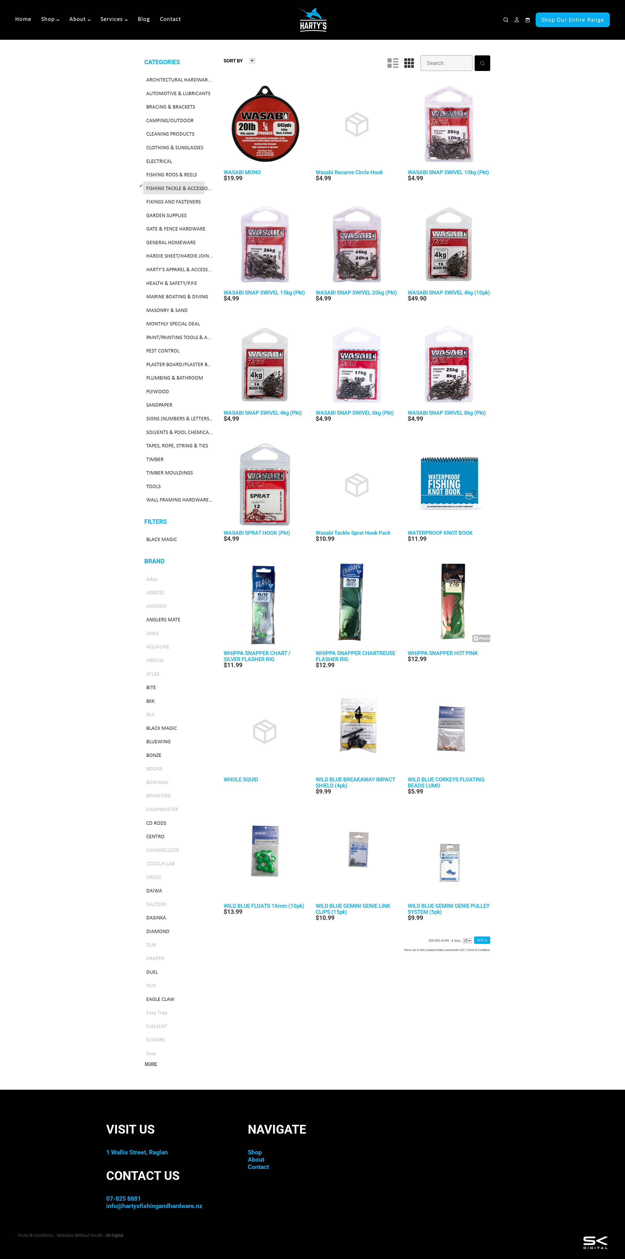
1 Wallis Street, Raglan (137, 1152)
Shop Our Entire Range (573, 20)
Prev (455, 940)
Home (23, 19)
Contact (170, 19)
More (151, 1063)
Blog (144, 19)
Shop (48, 19)
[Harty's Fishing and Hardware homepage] (312, 20)
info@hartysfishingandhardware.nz (154, 1206)
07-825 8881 (123, 1198)
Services (113, 19)
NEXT (482, 940)
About (78, 19)
